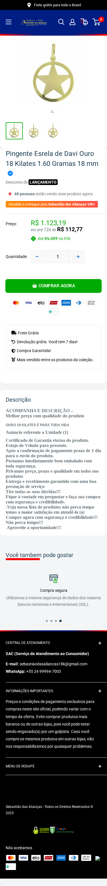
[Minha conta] (72, 22)
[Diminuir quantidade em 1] (37, 256)
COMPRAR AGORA (57, 285)
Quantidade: (16, 256)
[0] (96, 22)
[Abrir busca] (61, 22)
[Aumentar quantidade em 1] (78, 256)
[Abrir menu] (8, 22)
